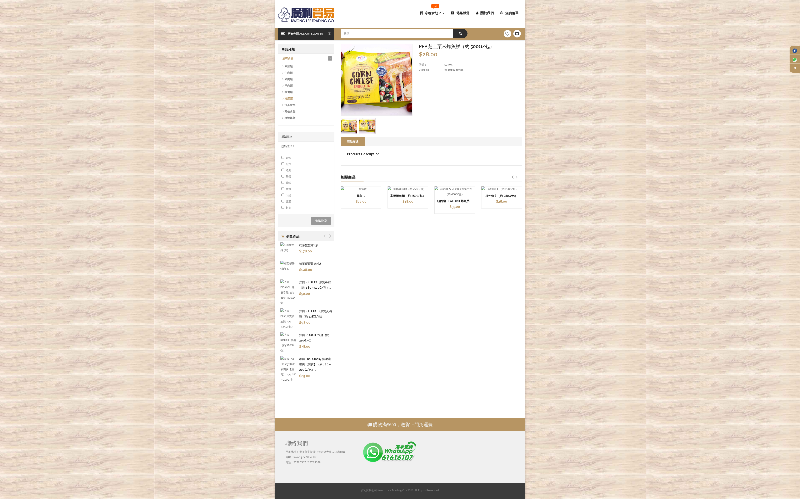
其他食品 (290, 111)
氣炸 (288, 158)
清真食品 (290, 105)
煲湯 (288, 201)
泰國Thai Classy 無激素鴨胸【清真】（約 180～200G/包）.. (315, 364)
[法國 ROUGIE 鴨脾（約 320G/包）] (288, 342)
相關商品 (348, 177)
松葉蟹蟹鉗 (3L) (309, 245)
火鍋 (288, 195)
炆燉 (288, 189)
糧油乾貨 (290, 117)
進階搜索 (321, 221)
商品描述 (353, 141)
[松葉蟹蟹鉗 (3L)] (288, 247)
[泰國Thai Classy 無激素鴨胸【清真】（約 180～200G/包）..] (288, 369)
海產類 (289, 98)
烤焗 (288, 170)
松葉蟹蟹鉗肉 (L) (310, 263)
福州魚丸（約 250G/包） (501, 196)
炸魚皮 (361, 196)
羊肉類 (289, 85)
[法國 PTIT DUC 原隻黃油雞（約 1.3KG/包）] (288, 318)
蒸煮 (288, 176)
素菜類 (289, 66)
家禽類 (289, 92)
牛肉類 (289, 72)
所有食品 (287, 58)
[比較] (517, 33)
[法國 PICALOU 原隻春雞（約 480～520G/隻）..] (288, 292)
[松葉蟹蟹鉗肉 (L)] (288, 266)
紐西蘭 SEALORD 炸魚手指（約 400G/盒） (454, 203)
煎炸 (288, 164)
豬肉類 (289, 79)
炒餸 (288, 183)
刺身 (288, 208)
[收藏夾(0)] (507, 33)
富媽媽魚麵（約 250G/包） (407, 196)
